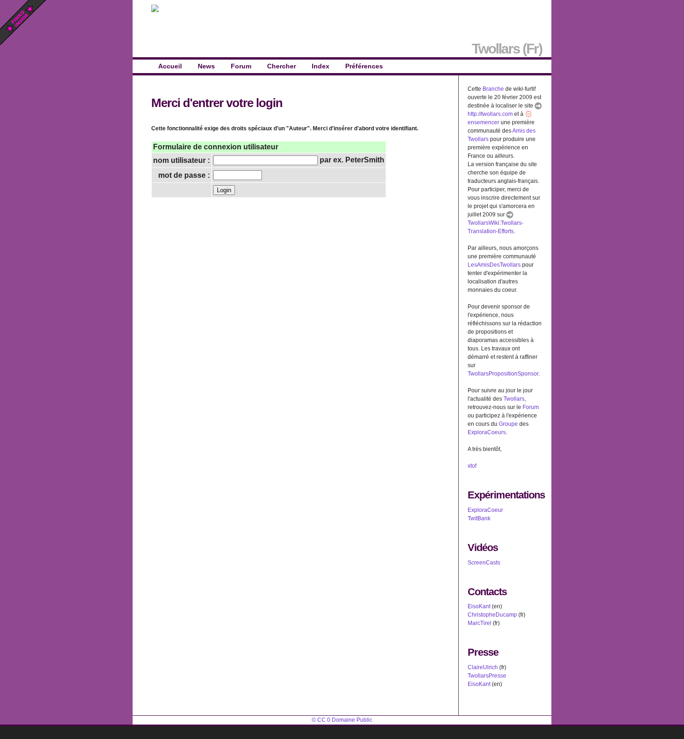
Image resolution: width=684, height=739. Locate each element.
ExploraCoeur (485, 510)
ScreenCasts (484, 562)
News (206, 66)
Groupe (508, 424)
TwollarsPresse (487, 675)
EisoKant (479, 606)
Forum (241, 66)
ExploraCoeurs (487, 432)
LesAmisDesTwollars (494, 265)
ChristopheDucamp (492, 614)
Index (320, 66)
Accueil (170, 66)
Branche (493, 89)
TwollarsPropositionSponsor (503, 373)
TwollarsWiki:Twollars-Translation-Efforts (495, 227)
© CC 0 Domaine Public (342, 720)
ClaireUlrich (483, 667)
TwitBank (479, 518)
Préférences (364, 66)
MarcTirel (479, 623)
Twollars (513, 399)
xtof (472, 466)
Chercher (281, 66)
